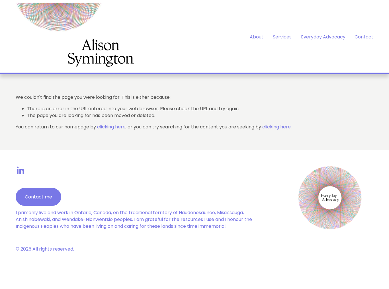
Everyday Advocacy (323, 37)
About (256, 37)
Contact (364, 37)
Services (282, 37)
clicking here (111, 127)
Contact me (38, 197)
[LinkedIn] (20, 170)
